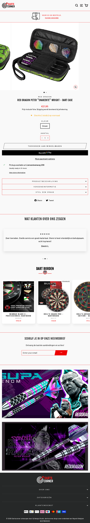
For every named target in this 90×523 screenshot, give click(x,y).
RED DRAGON (45, 97)
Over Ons (44, 489)
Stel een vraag (45, 192)
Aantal (45, 133)
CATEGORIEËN (44, 497)
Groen (45, 126)
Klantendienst (44, 505)
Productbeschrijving (45, 181)
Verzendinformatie (45, 187)
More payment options (45, 159)
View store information (17, 173)
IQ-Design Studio (38, 518)
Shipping (40, 109)
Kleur (45, 121)
